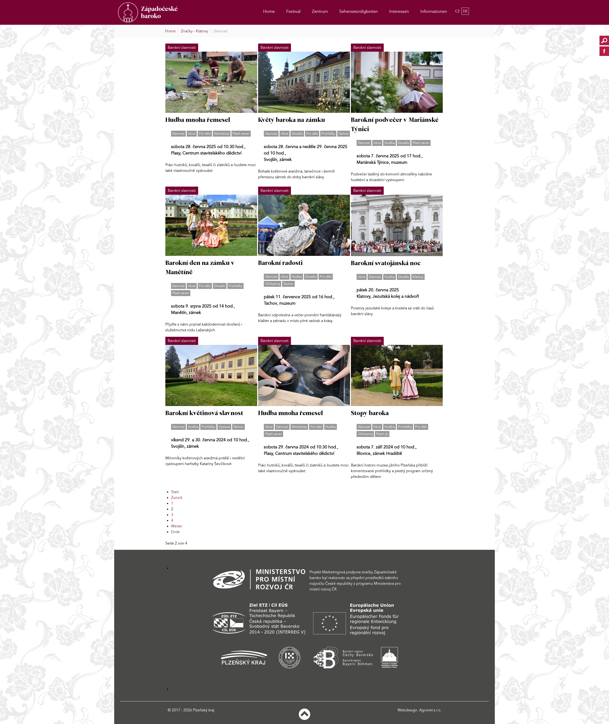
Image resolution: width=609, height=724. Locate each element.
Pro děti (205, 133)
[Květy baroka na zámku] (304, 82)
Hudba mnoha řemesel (197, 120)
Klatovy (418, 277)
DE (465, 11)
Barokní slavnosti (182, 47)
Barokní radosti (280, 263)
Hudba (389, 143)
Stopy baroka (370, 413)
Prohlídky (328, 133)
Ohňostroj (272, 284)
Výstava (224, 427)
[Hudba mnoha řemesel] (211, 82)
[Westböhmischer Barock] (157, 12)
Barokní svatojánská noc (386, 263)
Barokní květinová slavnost (204, 413)
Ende (175, 532)
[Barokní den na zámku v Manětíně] (211, 225)
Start (175, 492)
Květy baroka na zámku (291, 120)
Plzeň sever (241, 133)
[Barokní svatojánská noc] (397, 225)
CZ (458, 11)
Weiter (176, 526)
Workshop (221, 133)
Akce (192, 133)
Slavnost (178, 133)
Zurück (176, 497)
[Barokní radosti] (304, 225)
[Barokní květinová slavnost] (211, 375)
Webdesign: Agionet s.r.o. (419, 710)
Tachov (344, 133)
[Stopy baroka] (397, 375)
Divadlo (297, 133)
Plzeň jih (382, 434)
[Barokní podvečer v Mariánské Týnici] (397, 81)
